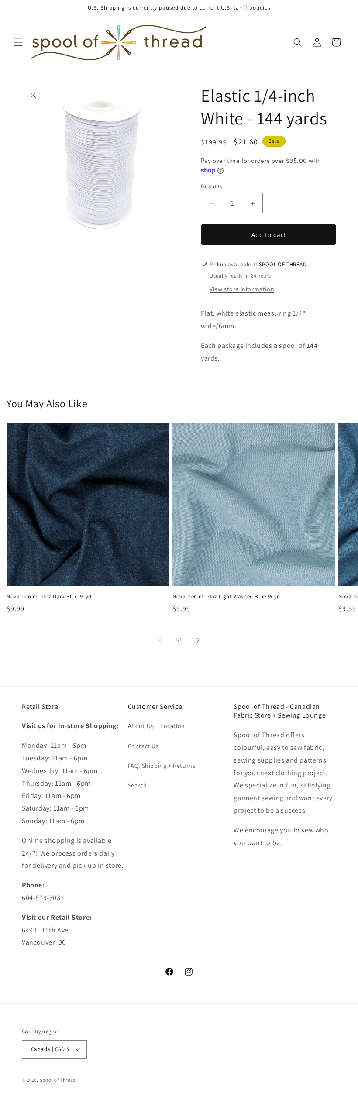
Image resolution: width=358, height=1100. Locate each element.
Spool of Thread (58, 1080)
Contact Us (143, 746)
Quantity (212, 186)
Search (137, 785)
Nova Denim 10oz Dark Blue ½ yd (49, 596)
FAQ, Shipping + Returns (162, 766)
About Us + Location (156, 726)
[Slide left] (159, 640)
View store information (242, 289)
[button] (18, 42)
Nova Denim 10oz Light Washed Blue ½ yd (226, 596)
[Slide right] (198, 640)
